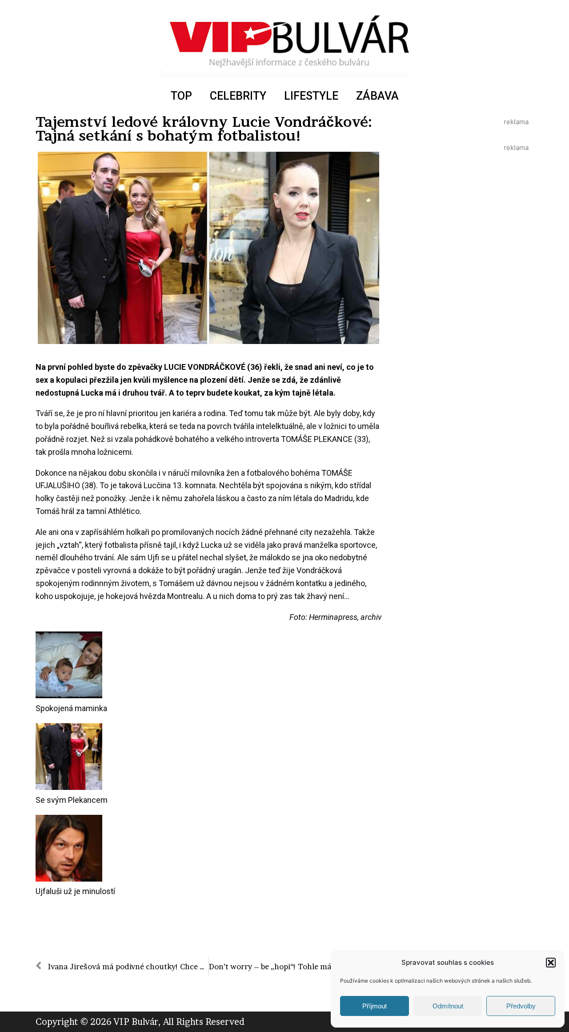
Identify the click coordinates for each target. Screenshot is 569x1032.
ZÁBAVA (377, 95)
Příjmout (374, 1006)
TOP (181, 95)
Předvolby (521, 1006)
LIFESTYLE (311, 95)
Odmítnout (448, 1006)
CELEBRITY (238, 95)
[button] (550, 962)
